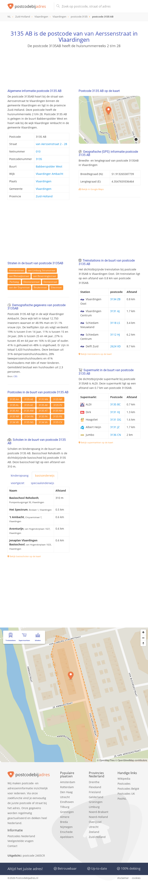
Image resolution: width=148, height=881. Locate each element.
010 (38, 151)
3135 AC (28, 405)
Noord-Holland (98, 817)
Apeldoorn (67, 837)
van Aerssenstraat (107, 33)
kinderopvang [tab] (20, 475)
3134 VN (28, 416)
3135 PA (43, 416)
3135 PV (57, 405)
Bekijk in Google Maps (92, 189)
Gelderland (96, 797)
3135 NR (14, 416)
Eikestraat (56, 287)
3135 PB (57, 416)
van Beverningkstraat (44, 276)
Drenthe (94, 782)
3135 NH (57, 410)
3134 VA (43, 422)
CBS (15, 376)
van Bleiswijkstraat (19, 276)
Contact (12, 846)
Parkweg (14, 281)
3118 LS (115, 323)
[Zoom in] (143, 632)
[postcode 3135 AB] (29, 6)
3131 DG (115, 419)
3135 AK (43, 405)
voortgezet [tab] (17, 483)
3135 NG (29, 422)
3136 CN (115, 435)
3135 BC (115, 404)
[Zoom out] (143, 638)
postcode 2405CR (34, 855)
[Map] (109, 120)
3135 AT (43, 410)
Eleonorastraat (32, 281)
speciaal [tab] (42, 483)
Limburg (94, 807)
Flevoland (95, 787)
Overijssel (95, 822)
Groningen (67, 812)
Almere (64, 817)
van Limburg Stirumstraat (41, 270)
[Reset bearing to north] (143, 643)
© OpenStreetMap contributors (131, 760)
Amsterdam (67, 782)
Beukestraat (40, 287)
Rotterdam (67, 787)
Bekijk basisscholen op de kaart (25, 556)
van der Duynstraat (19, 287)
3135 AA (14, 399)
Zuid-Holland (44, 196)
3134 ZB (115, 299)
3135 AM (29, 410)
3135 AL (14, 405)
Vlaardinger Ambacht (49, 174)
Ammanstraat (16, 270)
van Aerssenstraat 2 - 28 (51, 144)
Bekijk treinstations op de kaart (96, 354)
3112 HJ (115, 334)
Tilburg (64, 807)
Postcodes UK (126, 793)
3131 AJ (115, 311)
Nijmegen (66, 827)
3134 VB (14, 422)
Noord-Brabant (98, 812)
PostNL (122, 798)
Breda (64, 822)
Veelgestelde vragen (21, 841)
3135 (39, 159)
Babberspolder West (49, 166)
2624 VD (115, 346)
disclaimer (123, 878)
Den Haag (66, 792)
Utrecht (65, 797)
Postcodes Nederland (21, 836)
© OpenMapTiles (106, 760)
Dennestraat (50, 281)
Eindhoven (67, 802)
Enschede (66, 832)
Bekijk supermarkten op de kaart (96, 442)
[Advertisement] (74, 66)
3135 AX (14, 410)
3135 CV (57, 422)
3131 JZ (114, 427)
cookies (136, 878)
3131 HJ (115, 412)
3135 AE (28, 399)
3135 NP (57, 399)
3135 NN (43, 399)
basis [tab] (45, 475)
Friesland (95, 792)
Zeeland (94, 832)
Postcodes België (128, 788)
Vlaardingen (43, 181)
